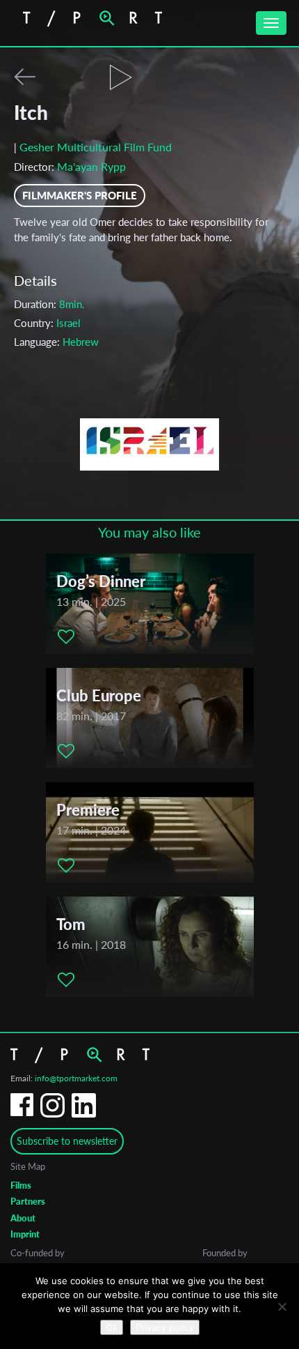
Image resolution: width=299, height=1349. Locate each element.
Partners (27, 1201)
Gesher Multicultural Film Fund (95, 146)
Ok (112, 1327)
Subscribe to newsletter (67, 1141)
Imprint (25, 1234)
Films (20, 1185)
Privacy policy (165, 1327)
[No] (282, 1306)
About (22, 1218)
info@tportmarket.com (76, 1078)
